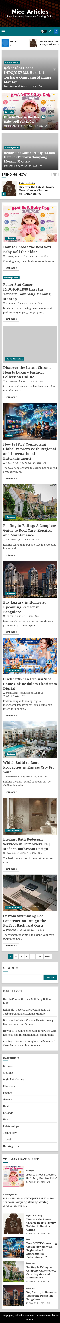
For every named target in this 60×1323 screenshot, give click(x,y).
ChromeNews (44, 1315)
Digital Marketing (27, 183)
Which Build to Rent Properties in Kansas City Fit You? (28, 767)
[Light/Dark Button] (44, 31)
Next (47, 956)
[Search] (50, 31)
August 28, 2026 (34, 777)
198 (39, 956)
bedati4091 (11, 86)
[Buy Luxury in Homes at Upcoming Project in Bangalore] (30, 579)
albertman (11, 540)
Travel (7, 1139)
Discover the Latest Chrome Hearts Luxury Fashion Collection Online (37, 190)
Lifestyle (9, 112)
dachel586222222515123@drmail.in (23, 693)
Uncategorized (12, 62)
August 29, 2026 (29, 86)
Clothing (8, 1072)
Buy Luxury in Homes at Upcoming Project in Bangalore (24, 607)
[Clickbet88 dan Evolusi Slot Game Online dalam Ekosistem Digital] (30, 656)
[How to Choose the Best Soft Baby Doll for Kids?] (30, 224)
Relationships (11, 1126)
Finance (7, 1092)
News (9, 435)
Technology (10, 1132)
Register (56, 31)
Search (10, 968)
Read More (11, 268)
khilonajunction (14, 126)
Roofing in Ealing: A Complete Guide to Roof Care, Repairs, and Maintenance (29, 530)
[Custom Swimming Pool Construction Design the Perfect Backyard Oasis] (30, 893)
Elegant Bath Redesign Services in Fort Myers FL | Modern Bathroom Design (27, 844)
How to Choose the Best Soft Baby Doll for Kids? (26, 119)
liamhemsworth (14, 777)
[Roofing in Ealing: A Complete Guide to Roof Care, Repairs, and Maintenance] (30, 502)
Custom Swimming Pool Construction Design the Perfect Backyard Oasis (24, 921)
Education (9, 1086)
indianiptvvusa (13, 463)
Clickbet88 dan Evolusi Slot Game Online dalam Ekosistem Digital (30, 684)
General (7, 1099)
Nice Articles (30, 11)
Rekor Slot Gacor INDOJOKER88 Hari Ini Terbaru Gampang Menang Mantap (27, 74)
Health (7, 1106)
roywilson (11, 853)
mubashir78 (11, 381)
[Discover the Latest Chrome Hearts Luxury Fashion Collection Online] (9, 188)
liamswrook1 (12, 930)
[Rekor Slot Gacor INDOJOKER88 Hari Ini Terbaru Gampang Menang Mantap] (30, 277)
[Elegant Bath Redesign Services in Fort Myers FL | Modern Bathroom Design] (30, 816)
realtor (9, 616)
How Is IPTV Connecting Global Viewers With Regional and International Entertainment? (29, 451)
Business (11, 517)
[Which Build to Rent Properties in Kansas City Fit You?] (30, 739)
